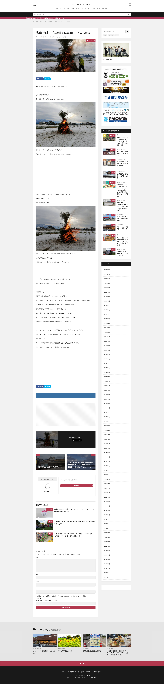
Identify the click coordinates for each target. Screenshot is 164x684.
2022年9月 (107, 479)
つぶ (114, 160)
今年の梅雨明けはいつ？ (65, 651)
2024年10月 (107, 368)
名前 (37, 574)
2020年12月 (107, 573)
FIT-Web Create (79, 678)
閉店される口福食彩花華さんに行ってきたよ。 (122, 153)
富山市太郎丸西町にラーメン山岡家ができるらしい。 (122, 218)
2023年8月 (107, 430)
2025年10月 (107, 314)
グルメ (84, 8)
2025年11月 (107, 310)
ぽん (51, 521)
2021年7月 (107, 541)
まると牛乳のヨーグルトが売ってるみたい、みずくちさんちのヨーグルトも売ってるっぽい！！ (74, 535)
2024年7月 (107, 381)
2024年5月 (107, 390)
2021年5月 (107, 550)
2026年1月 (107, 301)
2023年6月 (107, 439)
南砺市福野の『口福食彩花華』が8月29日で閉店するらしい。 (122, 164)
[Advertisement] (65, 173)
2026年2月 (107, 296)
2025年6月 (107, 332)
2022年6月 (107, 492)
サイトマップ (72, 672)
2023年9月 (107, 425)
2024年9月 (107, 372)
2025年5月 (107, 336)
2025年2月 (107, 350)
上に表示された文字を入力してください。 (47, 600)
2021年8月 (107, 537)
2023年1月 (107, 461)
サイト (37, 588)
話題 (73, 8)
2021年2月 (107, 564)
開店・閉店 (67, 8)
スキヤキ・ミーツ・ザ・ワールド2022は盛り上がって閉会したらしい (74, 522)
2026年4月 (107, 287)
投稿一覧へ (76, 485)
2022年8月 (107, 483)
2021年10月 (107, 528)
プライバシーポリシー (85, 672)
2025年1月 (107, 354)
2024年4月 (107, 394)
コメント (38, 557)
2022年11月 (107, 470)
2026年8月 (107, 270)
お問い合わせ (97, 672)
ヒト (94, 8)
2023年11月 (107, 417)
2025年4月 (107, 341)
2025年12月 (107, 305)
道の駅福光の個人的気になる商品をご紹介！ (122, 176)
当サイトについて (108, 59)
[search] (129, 14)
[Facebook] (40, 78)
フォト (89, 8)
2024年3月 (107, 399)
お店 (61, 8)
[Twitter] (47, 78)
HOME (36, 21)
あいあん (113, 135)
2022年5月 (107, 497)
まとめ (56, 8)
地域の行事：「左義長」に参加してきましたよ (59, 21)
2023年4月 (107, 448)
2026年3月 (107, 292)
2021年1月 (107, 568)
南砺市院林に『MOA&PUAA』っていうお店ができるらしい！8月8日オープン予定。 (123, 206)
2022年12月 (107, 466)
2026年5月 (107, 283)
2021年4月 (107, 555)
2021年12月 (107, 519)
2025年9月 (107, 319)
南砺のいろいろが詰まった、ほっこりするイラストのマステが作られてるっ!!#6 (74, 510)
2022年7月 (107, 488)
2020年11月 (107, 577)
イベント (78, 8)
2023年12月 (107, 412)
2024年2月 (107, 403)
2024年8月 (107, 376)
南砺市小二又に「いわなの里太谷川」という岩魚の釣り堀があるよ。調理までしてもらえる (122, 141)
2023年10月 (107, 421)
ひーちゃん (50, 509)
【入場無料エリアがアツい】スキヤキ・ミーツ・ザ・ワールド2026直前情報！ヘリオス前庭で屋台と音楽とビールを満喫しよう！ (123, 190)
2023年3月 (107, 452)
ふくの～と (87, 675)
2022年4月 (107, 501)
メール (38, 581)
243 (114, 235)
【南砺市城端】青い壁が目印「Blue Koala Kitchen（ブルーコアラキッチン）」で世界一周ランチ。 (117, 653)
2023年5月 (107, 443)
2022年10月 (107, 475)
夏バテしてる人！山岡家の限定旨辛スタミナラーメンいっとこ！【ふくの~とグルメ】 (122, 241)
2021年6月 (107, 546)
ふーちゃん (43, 21)
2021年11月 (107, 524)
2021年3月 (107, 559)
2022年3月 (107, 506)
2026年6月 (107, 278)
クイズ (98, 8)
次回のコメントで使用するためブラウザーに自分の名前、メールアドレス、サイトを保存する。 (63, 596)
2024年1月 (107, 408)
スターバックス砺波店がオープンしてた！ (122, 228)
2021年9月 (107, 532)
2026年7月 (107, 274)
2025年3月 (107, 345)
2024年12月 (107, 359)
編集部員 (104, 8)
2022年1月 (107, 515)
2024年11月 (107, 363)
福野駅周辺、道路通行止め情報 (92, 651)
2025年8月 (107, 323)
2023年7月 (107, 434)
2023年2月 (107, 457)
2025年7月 (107, 327)
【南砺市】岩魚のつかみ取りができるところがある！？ (122, 253)
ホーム (64, 672)
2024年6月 (107, 385)
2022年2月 (107, 510)
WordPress (94, 678)
